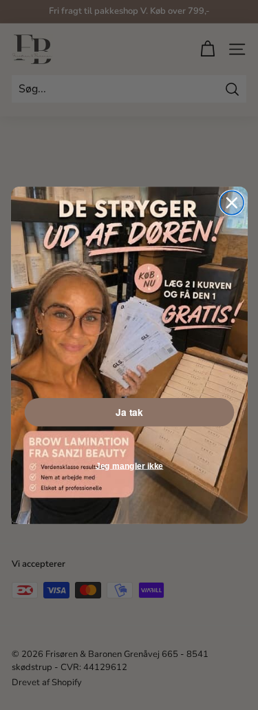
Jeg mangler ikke (129, 465)
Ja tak (129, 412)
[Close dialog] (231, 202)
